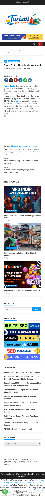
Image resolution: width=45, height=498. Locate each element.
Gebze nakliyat (31, 483)
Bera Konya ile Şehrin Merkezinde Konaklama (22, 372)
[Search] (34, 44)
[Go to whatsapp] (5, 491)
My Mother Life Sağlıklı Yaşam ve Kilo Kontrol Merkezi (22, 160)
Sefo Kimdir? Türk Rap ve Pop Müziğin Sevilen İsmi (22, 199)
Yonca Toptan (13, 154)
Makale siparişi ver (40, 44)
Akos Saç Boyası (15, 149)
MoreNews (37, 474)
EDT (23, 152)
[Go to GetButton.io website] (5, 496)
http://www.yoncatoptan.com (24, 146)
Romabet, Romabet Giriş (35, 490)
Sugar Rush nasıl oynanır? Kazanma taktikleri (22, 274)
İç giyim (17, 101)
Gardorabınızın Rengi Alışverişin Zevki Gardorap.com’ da (19, 169)
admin (8, 68)
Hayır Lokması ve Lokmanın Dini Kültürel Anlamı (22, 237)
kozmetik (29, 152)
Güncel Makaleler (14, 61)
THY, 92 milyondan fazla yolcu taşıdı (18, 429)
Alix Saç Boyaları (27, 149)
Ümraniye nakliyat (17, 483)
